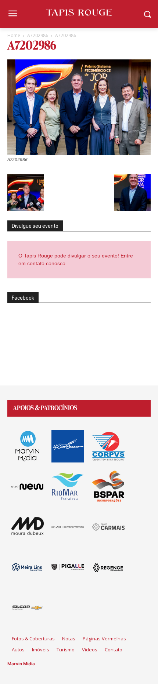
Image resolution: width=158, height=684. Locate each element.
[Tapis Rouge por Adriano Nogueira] (79, 12)
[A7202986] (79, 153)
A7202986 (37, 35)
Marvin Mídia (21, 663)
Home (13, 35)
